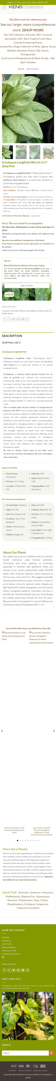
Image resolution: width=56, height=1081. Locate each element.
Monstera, (12, 900)
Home (21, 69)
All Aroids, (23, 892)
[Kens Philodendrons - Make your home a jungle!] (30, 7)
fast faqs (6, 937)
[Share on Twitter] (14, 319)
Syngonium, (43, 904)
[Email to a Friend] (18, 319)
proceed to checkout (11, 954)
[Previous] (6, 109)
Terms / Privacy (25, 1071)
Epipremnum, (43, 896)
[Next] (49, 109)
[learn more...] (28, 1016)
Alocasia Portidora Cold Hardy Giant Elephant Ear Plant (14, 830)
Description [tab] (12, 336)
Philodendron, (26, 900)
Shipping (12, 1071)
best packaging (8, 947)
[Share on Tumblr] (28, 319)
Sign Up (7, 261)
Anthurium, (48, 892)
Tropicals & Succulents (28, 907)
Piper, (37, 900)
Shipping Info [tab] (11, 342)
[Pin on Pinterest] (23, 319)
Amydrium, (35, 892)
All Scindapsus (32, 311)
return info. (7, 944)
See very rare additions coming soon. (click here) (23, 240)
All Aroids (14, 311)
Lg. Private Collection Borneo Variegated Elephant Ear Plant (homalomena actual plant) (41, 831)
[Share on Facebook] (4, 319)
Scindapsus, (30, 904)
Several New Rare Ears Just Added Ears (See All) (28, 628)
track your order (9, 950)
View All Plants (40, 1071)
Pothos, (45, 900)
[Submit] (51, 1052)
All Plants (32, 69)
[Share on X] (9, 319)
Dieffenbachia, (13, 896)
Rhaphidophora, (15, 904)
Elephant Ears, (28, 896)
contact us (6, 940)
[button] (4, 7)
